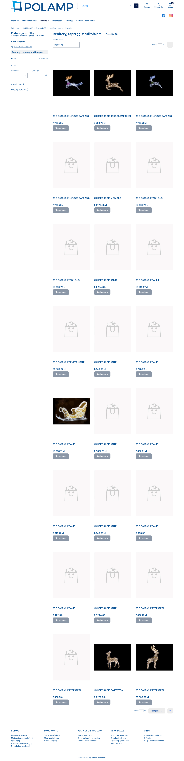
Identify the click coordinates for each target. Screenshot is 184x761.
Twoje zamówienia (52, 735)
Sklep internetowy (91, 757)
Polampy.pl (15, 28)
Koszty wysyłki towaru (87, 741)
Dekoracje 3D (41, 28)
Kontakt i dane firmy (153, 735)
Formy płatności (84, 735)
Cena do (35, 71)
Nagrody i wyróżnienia (154, 741)
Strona (154, 45)
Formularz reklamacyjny (21, 743)
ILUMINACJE (28, 28)
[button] (136, 5)
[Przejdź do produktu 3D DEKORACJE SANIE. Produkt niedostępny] (112, 329)
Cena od (15, 71)
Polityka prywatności (120, 735)
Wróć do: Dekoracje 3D (23, 47)
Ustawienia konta (51, 738)
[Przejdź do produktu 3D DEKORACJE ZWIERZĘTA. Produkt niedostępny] (154, 575)
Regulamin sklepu (19, 735)
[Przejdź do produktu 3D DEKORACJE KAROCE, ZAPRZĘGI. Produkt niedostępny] (71, 83)
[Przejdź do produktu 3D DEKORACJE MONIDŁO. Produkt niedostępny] (112, 165)
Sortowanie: (58, 39)
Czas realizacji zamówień (89, 738)
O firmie (147, 738)
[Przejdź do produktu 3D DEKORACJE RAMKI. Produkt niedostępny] (112, 247)
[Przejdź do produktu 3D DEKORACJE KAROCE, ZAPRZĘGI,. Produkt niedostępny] (71, 165)
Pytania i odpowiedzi (20, 746)
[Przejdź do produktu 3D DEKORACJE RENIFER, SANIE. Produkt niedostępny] (71, 329)
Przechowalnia (50, 741)
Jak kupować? (117, 743)
